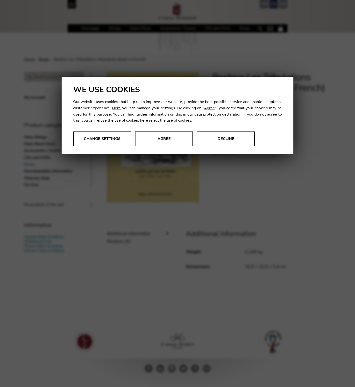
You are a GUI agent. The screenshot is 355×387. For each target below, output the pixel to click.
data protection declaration (217, 114)
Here (116, 108)
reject (154, 120)
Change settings (102, 138)
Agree (209, 108)
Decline (226, 138)
